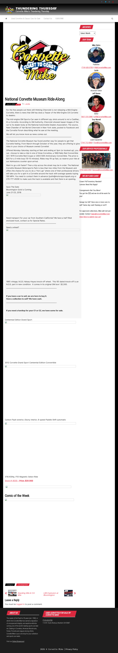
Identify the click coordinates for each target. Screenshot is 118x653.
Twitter (106, 2)
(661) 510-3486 (87, 117)
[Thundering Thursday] (6, 18)
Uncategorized (23, 585)
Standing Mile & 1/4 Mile (26, 594)
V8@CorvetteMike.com (102, 67)
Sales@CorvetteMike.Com (100, 214)
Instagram (109, 2)
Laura (27, 104)
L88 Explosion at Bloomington (51, 594)
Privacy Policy (72, 649)
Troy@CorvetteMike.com (103, 143)
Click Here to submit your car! (90, 217)
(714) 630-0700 (87, 67)
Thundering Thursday (36, 8)
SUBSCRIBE (59, 18)
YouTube (113, 2)
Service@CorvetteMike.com (103, 170)
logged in (20, 604)
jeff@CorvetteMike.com (102, 117)
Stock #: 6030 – (19, 480)
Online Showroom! (18, 641)
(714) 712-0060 (86, 143)
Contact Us (48, 18)
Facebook (102, 2)
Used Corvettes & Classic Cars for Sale (25, 18)
